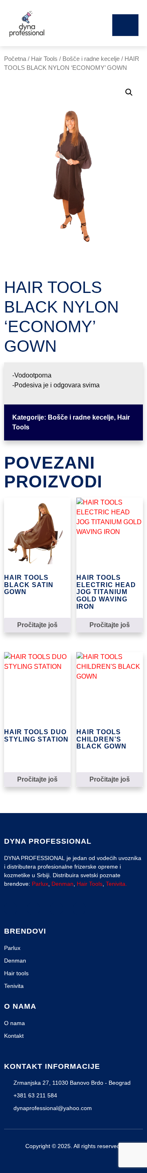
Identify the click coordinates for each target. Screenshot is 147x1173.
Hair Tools (44, 59)
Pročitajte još (37, 624)
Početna (15, 59)
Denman (62, 883)
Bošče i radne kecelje (91, 59)
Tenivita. (116, 883)
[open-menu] (125, 25)
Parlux (40, 883)
